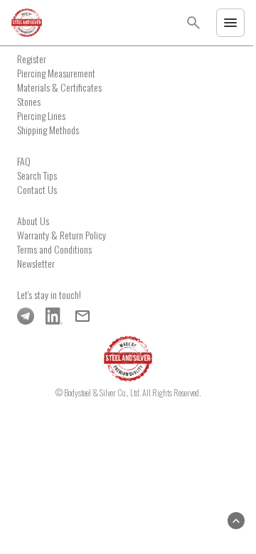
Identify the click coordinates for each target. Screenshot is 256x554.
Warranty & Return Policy (61, 234)
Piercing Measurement (56, 72)
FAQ (24, 160)
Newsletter (36, 263)
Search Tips (37, 175)
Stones (29, 101)
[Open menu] (230, 23)
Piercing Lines (41, 115)
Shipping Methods (48, 129)
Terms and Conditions (54, 248)
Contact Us (37, 189)
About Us (33, 220)
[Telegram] (25, 316)
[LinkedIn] (54, 316)
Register (31, 58)
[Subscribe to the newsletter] (82, 316)
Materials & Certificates (59, 87)
